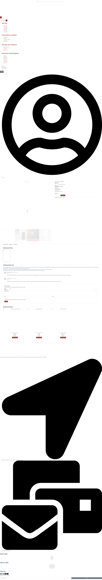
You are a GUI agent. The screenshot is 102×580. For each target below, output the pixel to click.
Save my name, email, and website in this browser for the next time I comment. (15, 299)
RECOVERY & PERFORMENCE (10, 53)
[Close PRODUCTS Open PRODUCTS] (6, 20)
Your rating (5, 289)
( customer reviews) (62, 184)
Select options (15, 337)
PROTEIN (4, 23)
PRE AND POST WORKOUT (9, 45)
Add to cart (63, 195)
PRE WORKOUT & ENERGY (9, 35)
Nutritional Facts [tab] (5, 244)
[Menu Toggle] (1, 17)
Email (53, 296)
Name (5, 296)
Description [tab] (11, 244)
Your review (6, 290)
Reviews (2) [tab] (15, 244)
